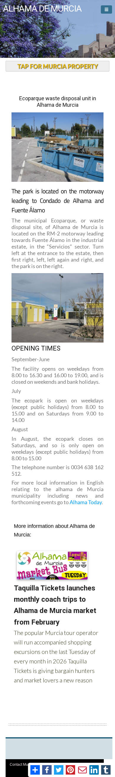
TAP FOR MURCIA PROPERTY (57, 66)
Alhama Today (85, 502)
